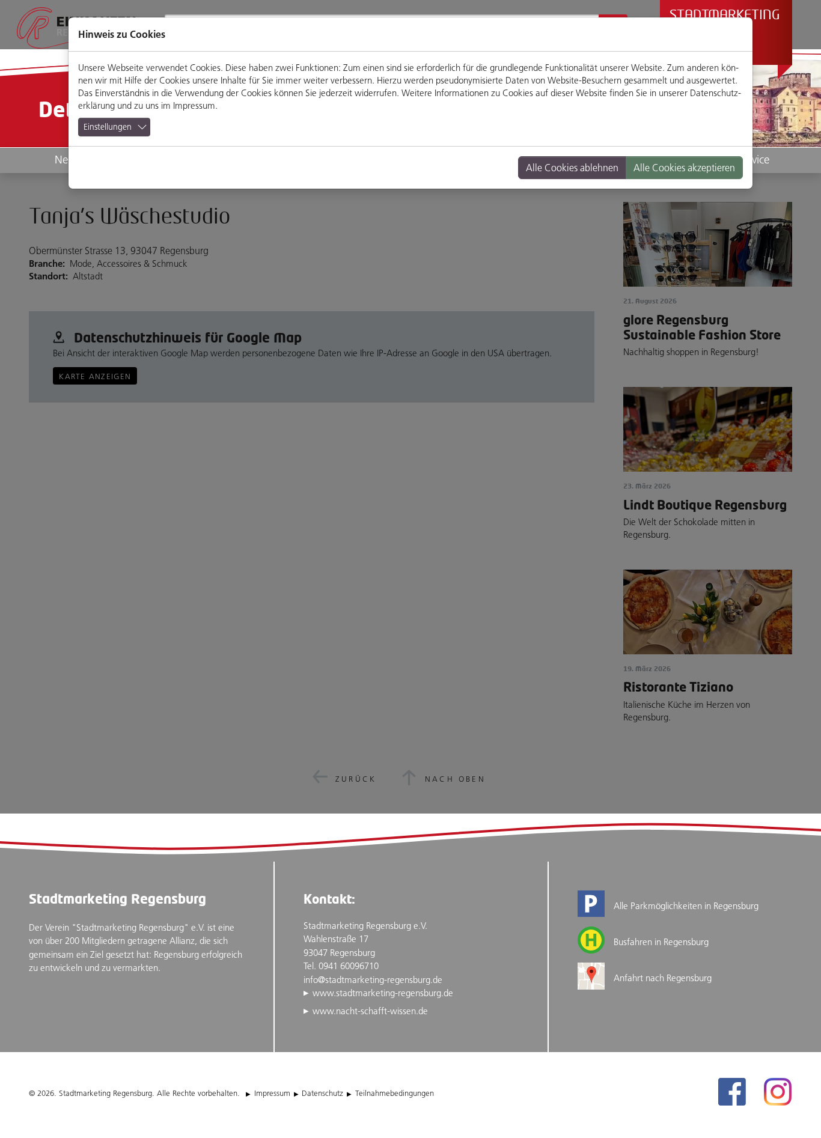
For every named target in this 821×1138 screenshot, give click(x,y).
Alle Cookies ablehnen (572, 168)
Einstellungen (108, 126)
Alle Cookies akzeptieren (684, 168)
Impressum (194, 105)
